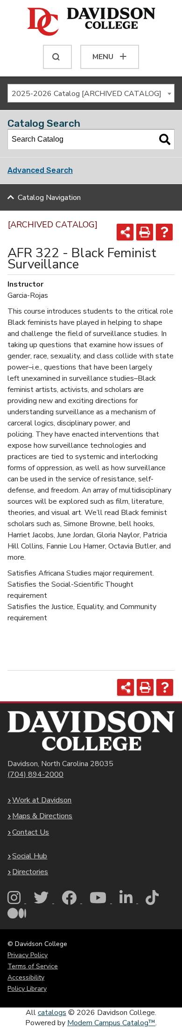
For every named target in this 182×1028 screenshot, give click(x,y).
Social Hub (29, 856)
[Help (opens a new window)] (164, 232)
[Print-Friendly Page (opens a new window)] (144, 232)
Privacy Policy (27, 955)
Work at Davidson (41, 800)
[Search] (165, 139)
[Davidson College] (91, 22)
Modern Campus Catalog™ (111, 1023)
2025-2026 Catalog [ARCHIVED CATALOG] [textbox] (86, 94)
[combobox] (91, 93)
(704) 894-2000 (35, 774)
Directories (30, 872)
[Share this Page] (125, 232)
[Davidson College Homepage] (91, 731)
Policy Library (27, 988)
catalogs (52, 1012)
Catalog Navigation (49, 197)
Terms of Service (32, 966)
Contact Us (30, 832)
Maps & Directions (42, 816)
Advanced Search (40, 170)
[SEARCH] (57, 57)
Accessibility (25, 977)
